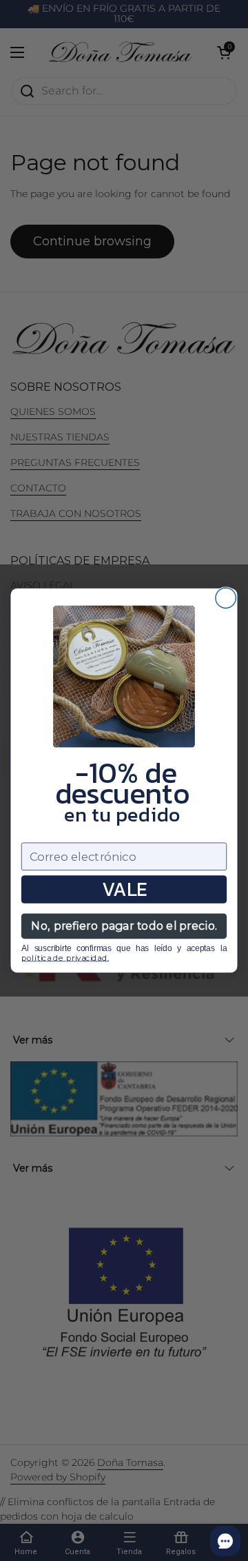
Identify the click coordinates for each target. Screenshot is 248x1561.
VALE (124, 889)
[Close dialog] (226, 598)
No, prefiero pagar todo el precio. (124, 926)
